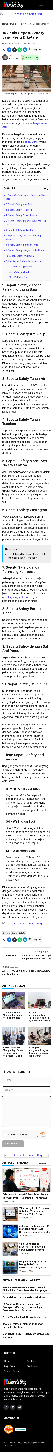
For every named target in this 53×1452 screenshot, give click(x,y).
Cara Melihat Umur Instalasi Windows (23, 1297)
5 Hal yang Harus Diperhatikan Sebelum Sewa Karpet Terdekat (32, 1246)
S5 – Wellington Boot (19, 277)
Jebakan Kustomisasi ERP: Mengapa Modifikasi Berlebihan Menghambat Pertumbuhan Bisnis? (34, 1230)
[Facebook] (9, 49)
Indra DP (13, 58)
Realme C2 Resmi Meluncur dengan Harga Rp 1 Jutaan (22, 1325)
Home (5, 24)
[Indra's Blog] (13, 4)
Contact (30, 1361)
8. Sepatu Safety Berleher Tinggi (22, 244)
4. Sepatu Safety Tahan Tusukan (22, 215)
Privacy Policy (11, 1371)
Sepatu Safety (18, 933)
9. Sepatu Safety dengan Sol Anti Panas (25, 250)
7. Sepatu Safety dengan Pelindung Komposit (23, 237)
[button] (47, 5)
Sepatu (6, 933)
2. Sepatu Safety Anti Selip (19, 204)
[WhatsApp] (19, 49)
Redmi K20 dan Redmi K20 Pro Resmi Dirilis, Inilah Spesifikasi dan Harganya (24, 1289)
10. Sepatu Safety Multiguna (20, 256)
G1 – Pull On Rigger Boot (20, 267)
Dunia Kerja (16, 24)
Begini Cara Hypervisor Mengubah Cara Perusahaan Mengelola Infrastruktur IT (32, 1266)
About (6, 1361)
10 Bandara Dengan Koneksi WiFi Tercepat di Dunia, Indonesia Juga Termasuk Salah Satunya (22, 1307)
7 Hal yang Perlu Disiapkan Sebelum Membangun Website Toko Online (34, 1211)
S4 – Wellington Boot (19, 272)
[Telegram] (25, 49)
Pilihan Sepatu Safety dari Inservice (23, 261)
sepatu (31, 141)
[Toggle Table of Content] (44, 189)
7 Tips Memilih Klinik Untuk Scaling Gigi (24, 1317)
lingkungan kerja (18, 597)
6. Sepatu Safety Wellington (19, 230)
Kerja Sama (9, 1366)
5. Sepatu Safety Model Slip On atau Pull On (26, 223)
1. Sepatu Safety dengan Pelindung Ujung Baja (26, 197)
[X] (14, 49)
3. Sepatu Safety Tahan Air (19, 209)
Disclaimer (32, 1366)
